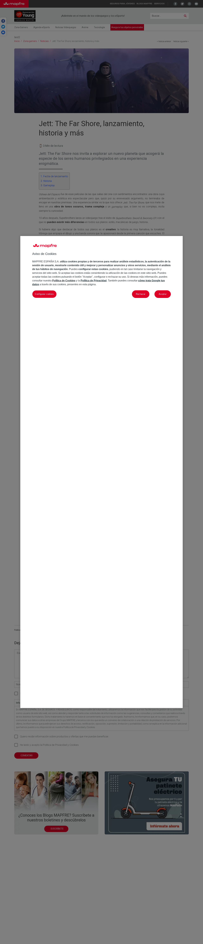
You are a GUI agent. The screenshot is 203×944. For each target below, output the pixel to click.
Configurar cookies (44, 294)
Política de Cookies (63, 280)
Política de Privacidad (94, 280)
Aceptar (163, 294)
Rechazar (140, 294)
